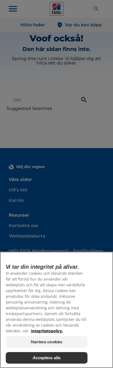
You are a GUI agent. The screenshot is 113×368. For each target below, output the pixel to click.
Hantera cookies (46, 341)
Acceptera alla (46, 357)
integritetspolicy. (47, 330)
